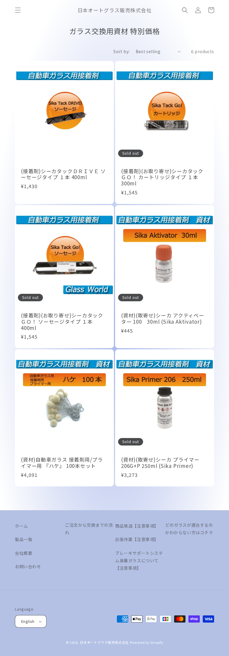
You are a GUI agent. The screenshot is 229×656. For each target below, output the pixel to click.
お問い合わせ (28, 566)
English (28, 621)
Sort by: (121, 51)
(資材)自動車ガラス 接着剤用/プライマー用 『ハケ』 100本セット (62, 463)
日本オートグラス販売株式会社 (104, 642)
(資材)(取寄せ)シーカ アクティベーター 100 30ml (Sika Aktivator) (162, 318)
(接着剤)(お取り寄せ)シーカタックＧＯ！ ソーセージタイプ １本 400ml (62, 321)
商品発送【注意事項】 (137, 526)
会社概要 (23, 553)
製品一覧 (23, 539)
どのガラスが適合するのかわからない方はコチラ (189, 528)
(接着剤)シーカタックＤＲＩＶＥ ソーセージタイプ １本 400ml (63, 174)
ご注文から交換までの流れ (89, 528)
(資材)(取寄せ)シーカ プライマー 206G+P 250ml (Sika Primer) (160, 463)
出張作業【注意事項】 (137, 539)
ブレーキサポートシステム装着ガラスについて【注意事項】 (139, 560)
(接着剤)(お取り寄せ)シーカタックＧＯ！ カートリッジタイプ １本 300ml (162, 177)
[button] (17, 10)
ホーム (21, 526)
